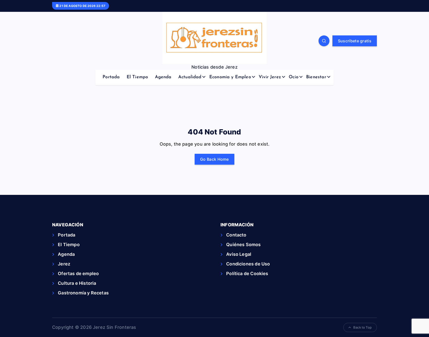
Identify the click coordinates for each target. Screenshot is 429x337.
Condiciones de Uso (248, 263)
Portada (111, 77)
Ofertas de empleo (78, 273)
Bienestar (316, 77)
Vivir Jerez (270, 77)
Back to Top (362, 327)
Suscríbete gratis (354, 40)
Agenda (163, 77)
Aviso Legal (238, 254)
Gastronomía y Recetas (83, 292)
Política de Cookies (247, 273)
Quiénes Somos (243, 244)
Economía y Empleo (230, 77)
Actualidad (190, 77)
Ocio (293, 77)
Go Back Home (214, 159)
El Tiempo (137, 77)
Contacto (236, 234)
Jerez (64, 263)
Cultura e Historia (77, 283)
